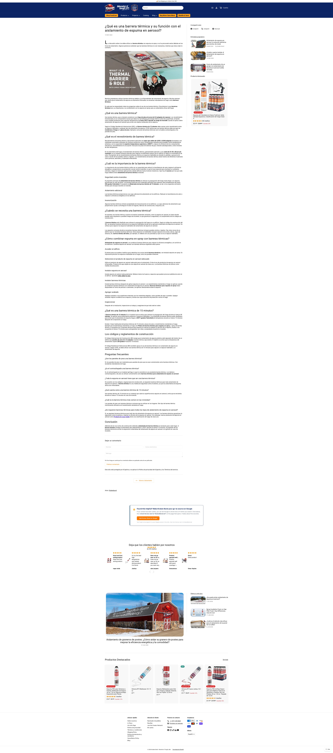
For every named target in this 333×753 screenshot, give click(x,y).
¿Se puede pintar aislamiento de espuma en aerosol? (217, 598)
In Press (129, 723)
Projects (135, 15)
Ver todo (225, 660)
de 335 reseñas (152, 549)
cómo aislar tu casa (124, 276)
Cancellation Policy (133, 738)
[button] (150, 572)
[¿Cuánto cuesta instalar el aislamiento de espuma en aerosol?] (198, 55)
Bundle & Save (184, 15)
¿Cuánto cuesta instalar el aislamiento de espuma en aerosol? (215, 54)
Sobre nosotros (132, 721)
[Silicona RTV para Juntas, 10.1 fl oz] (191, 680)
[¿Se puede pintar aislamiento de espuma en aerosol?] (198, 600)
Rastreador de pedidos (154, 721)
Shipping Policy (132, 732)
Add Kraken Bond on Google (148, 518)
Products (124, 15)
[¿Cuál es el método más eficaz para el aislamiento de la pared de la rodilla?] (198, 624)
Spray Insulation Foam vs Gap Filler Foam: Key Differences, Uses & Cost (216, 611)
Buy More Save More (167, 15)
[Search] (181, 8)
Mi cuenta (150, 727)
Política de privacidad (133, 727)
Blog (154, 15)
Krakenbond (113, 490)
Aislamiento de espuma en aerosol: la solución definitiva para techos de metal (216, 42)
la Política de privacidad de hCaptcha (149, 469)
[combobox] (162, 8)
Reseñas (150, 723)
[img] (152, 547)
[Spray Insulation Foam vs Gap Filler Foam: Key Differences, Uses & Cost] (198, 612)
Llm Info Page (131, 725)
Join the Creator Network (155, 725)
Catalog (146, 15)
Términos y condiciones (134, 730)
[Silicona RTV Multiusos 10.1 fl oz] (141, 680)
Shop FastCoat (111, 15)
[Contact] (212, 8)
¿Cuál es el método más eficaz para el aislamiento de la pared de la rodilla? (216, 623)
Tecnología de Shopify (178, 749)
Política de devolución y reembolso (134, 735)
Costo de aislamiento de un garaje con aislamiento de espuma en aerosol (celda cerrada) (215, 66)
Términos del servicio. (171, 469)
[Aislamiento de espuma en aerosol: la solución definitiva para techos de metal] (198, 44)
